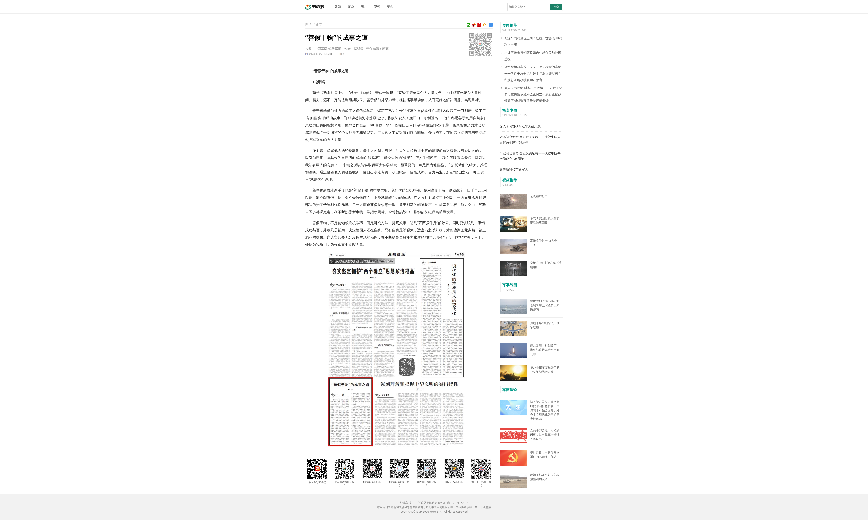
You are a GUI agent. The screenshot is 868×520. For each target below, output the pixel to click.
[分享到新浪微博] (474, 25)
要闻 (338, 7)
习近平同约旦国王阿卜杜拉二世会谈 (529, 38)
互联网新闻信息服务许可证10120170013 (443, 503)
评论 (351, 7)
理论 (308, 24)
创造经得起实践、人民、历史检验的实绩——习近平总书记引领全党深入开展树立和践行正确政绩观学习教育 (532, 73)
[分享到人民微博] (479, 25)
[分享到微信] (469, 25)
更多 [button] (390, 7)
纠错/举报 (405, 503)
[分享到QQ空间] (484, 25)
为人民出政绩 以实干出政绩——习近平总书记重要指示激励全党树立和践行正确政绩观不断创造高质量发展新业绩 (533, 94)
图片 (364, 7)
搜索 (556, 7)
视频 (377, 7)
